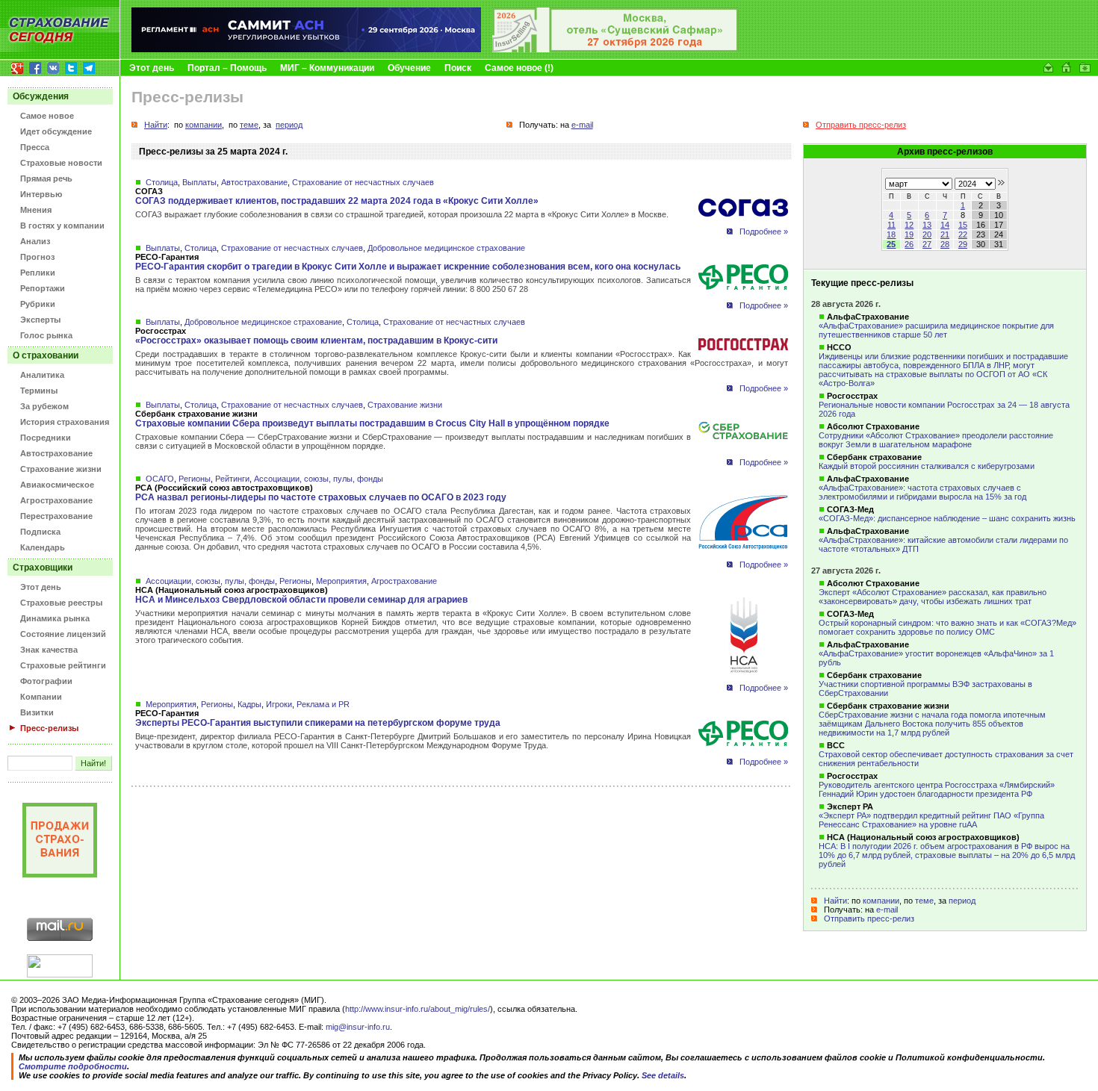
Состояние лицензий (63, 634)
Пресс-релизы (49, 728)
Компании (41, 696)
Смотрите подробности (73, 1066)
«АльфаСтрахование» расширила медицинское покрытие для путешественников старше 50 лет (936, 330)
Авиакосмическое (57, 484)
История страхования (64, 421)
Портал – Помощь (227, 68)
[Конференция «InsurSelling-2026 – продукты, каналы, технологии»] (615, 49)
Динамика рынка (55, 618)
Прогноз (37, 256)
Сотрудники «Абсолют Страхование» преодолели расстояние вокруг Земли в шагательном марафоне (936, 440)
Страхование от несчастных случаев (363, 182)
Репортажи (42, 288)
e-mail (887, 909)
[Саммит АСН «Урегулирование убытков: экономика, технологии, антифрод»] (306, 49)
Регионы (195, 478)
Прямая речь (46, 178)
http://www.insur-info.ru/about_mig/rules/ (417, 1008)
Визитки (37, 712)
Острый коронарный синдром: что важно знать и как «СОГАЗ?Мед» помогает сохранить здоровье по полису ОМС (947, 627)
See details (663, 1075)
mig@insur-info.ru (358, 1026)
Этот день (151, 68)
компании (881, 900)
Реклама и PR (323, 704)
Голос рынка (46, 335)
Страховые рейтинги (63, 665)
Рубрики (37, 303)
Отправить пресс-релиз (869, 918)
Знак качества (49, 649)
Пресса (34, 147)
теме (924, 900)
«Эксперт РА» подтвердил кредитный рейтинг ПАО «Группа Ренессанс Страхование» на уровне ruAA (931, 820)
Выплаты (199, 182)
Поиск (457, 68)
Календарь (42, 547)
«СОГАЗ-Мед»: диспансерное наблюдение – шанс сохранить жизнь (947, 518)
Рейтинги (232, 478)
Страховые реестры (61, 602)
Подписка (40, 531)
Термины (39, 390)
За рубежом (44, 406)
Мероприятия (341, 580)
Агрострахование (56, 500)
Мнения (36, 209)
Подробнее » (763, 231)
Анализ (35, 241)
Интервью (41, 194)
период (962, 900)
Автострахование (56, 453)
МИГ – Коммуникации (327, 68)
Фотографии (46, 681)
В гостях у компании (62, 225)
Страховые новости (61, 162)
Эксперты (40, 319)
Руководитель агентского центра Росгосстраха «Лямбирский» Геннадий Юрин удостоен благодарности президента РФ (937, 789)
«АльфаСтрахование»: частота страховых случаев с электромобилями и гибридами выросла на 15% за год (922, 492)
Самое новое (47, 115)
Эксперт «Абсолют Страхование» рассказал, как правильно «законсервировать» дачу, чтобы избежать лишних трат (932, 597)
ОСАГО (160, 478)
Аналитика (42, 374)
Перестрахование (56, 516)
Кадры (249, 704)
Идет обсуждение (56, 131)
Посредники (45, 437)
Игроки (279, 704)
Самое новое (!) (519, 68)
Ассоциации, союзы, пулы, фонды (318, 478)
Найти (835, 900)
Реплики (37, 272)
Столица (162, 182)
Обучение (409, 68)
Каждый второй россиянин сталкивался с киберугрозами (927, 465)
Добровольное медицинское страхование (446, 247)
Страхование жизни (61, 468)
